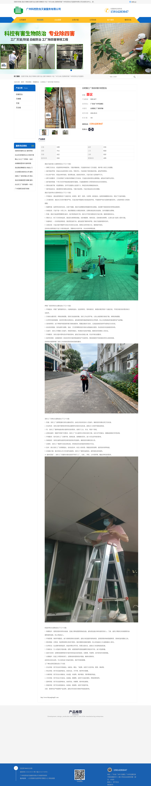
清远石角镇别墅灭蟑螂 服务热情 (24, 180)
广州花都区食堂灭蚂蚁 (22, 188)
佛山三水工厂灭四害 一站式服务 (24, 159)
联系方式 (128, 20)
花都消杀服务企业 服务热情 (24, 151)
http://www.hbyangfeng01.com (50, 697)
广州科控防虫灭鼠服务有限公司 (29, 775)
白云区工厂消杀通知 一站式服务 (24, 184)
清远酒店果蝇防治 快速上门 (24, 167)
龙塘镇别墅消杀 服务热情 (23, 163)
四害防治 (36, 82)
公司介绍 (75, 20)
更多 (32, 146)
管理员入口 (45, 778)
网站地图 (52, 778)
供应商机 (40, 20)
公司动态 (93, 20)
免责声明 (38, 778)
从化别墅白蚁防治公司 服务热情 (24, 172)
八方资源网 (31, 778)
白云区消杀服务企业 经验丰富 (24, 155)
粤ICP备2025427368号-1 (41, 772)
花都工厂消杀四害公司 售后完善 (24, 176)
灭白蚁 (18, 108)
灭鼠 (17, 103)
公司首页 (22, 20)
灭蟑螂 (18, 99)
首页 (22, 82)
